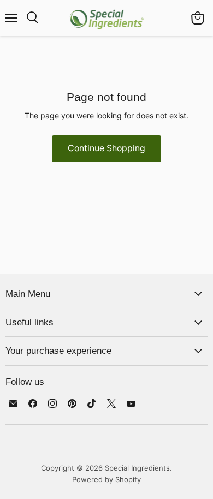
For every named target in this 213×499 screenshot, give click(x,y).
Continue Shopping (106, 148)
